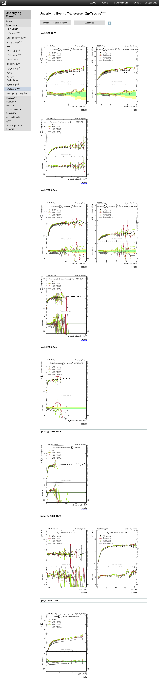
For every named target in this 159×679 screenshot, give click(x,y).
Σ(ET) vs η (11, 76)
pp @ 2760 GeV (48, 347)
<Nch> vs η (13, 50)
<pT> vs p (13, 33)
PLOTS (104, 3)
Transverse (11, 25)
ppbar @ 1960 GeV (50, 431)
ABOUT (94, 3)
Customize (89, 23)
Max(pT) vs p (14, 42)
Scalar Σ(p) (12, 80)
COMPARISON (121, 3)
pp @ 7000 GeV (48, 190)
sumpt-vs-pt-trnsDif (14, 125)
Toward (9, 106)
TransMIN (10, 102)
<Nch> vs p (14, 55)
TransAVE (10, 113)
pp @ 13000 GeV (49, 600)
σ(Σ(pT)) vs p (14, 68)
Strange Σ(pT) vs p (17, 93)
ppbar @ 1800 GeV (50, 516)
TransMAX (10, 98)
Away (8, 21)
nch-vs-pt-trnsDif (13, 117)
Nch (8, 47)
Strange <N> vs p (16, 37)
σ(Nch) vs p (14, 64)
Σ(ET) (9, 73)
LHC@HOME (151, 3)
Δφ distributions (13, 109)
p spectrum (12, 59)
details (84, 110)
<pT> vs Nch (12, 29)
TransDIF (10, 129)
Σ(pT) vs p (13, 89)
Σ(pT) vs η (13, 84)
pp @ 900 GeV (48, 33)
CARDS (137, 3)
